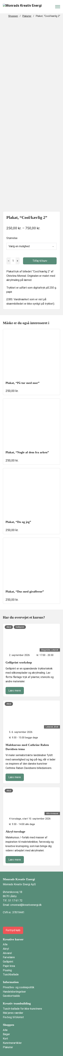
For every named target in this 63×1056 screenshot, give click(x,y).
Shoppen (13, 16)
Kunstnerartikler (12, 1042)
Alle (5, 944)
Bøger (6, 1034)
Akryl (6, 948)
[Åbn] (57, 6)
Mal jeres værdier (13, 1012)
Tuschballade (11, 974)
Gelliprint (8, 961)
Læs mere (14, 690)
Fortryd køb (13, 930)
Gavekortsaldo (11, 995)
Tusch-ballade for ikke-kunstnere (22, 1008)
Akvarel (7, 953)
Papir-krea (9, 966)
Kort (5, 1038)
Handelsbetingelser (14, 991)
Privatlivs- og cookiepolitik (18, 987)
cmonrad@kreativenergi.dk (26, 904)
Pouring (7, 970)
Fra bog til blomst (13, 1017)
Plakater (26, 16)
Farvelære (9, 957)
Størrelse (11, 238)
